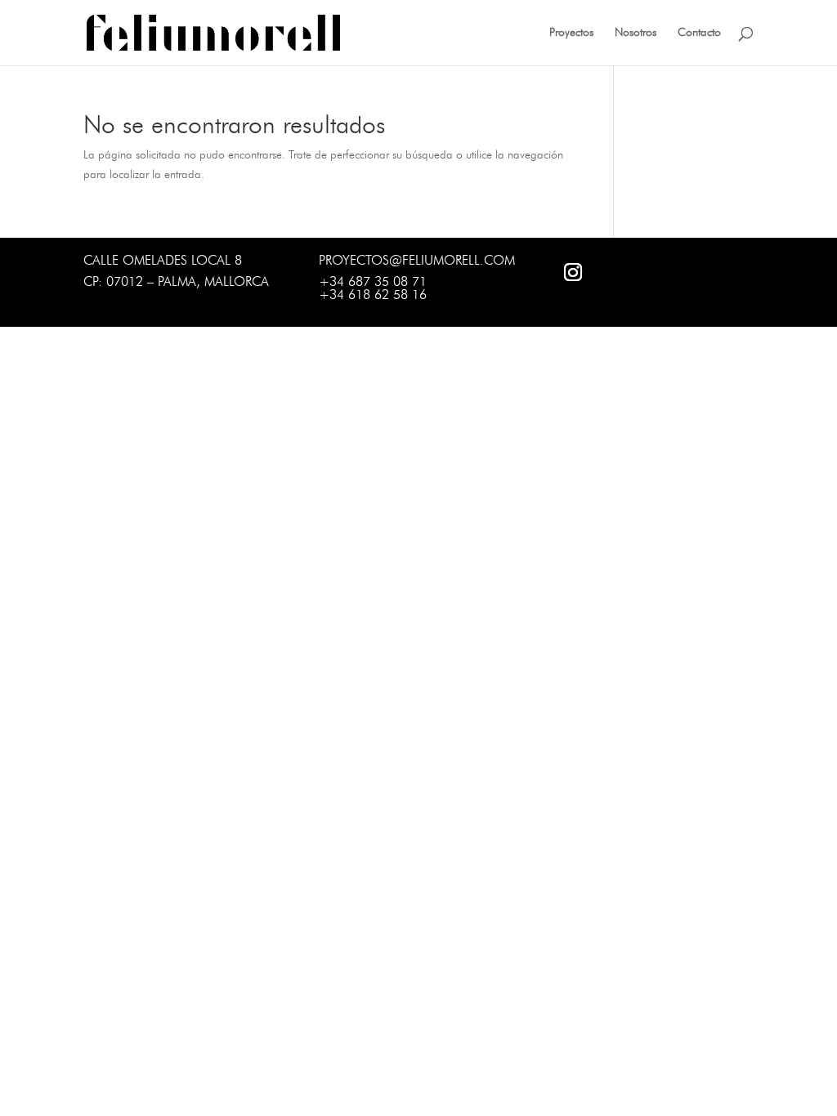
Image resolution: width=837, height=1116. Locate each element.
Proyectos (571, 33)
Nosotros (635, 33)
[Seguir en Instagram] (573, 272)
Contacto (699, 33)
